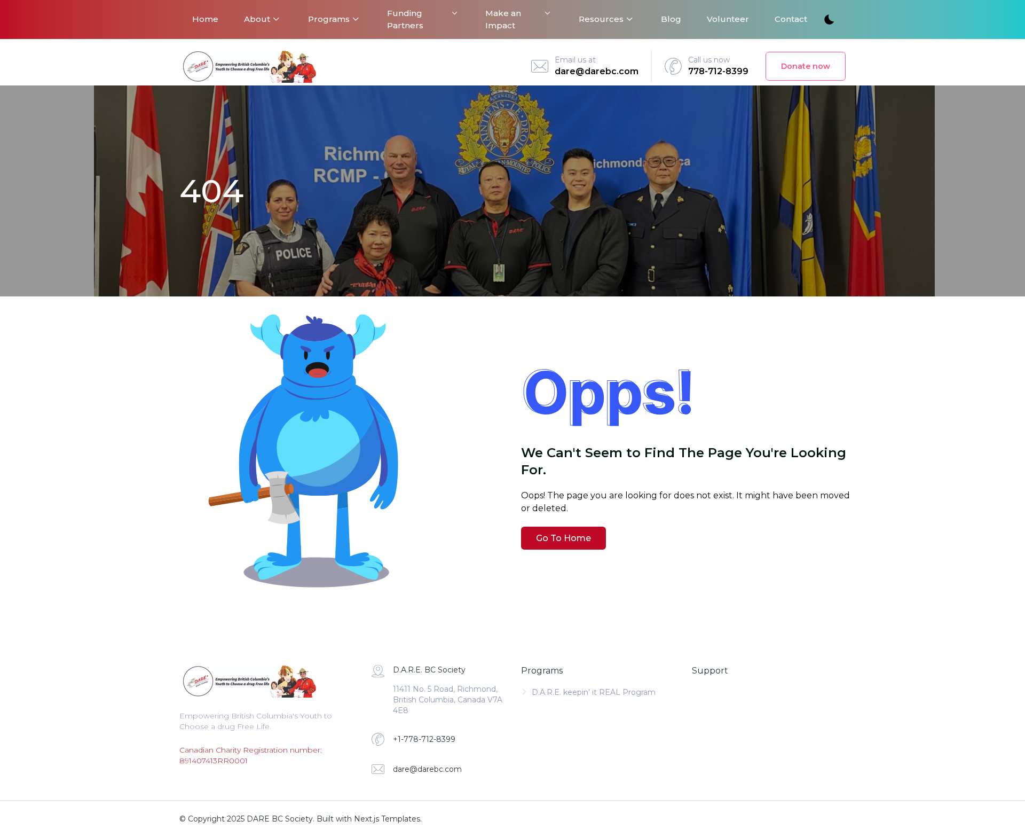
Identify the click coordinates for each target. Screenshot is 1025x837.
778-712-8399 (718, 71)
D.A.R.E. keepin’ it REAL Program (594, 692)
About (257, 19)
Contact (791, 19)
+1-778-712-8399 (424, 739)
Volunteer (728, 19)
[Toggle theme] (828, 20)
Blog (671, 19)
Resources (601, 19)
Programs (329, 19)
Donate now (805, 66)
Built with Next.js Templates (368, 819)
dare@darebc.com (596, 71)
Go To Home (563, 538)
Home (205, 19)
